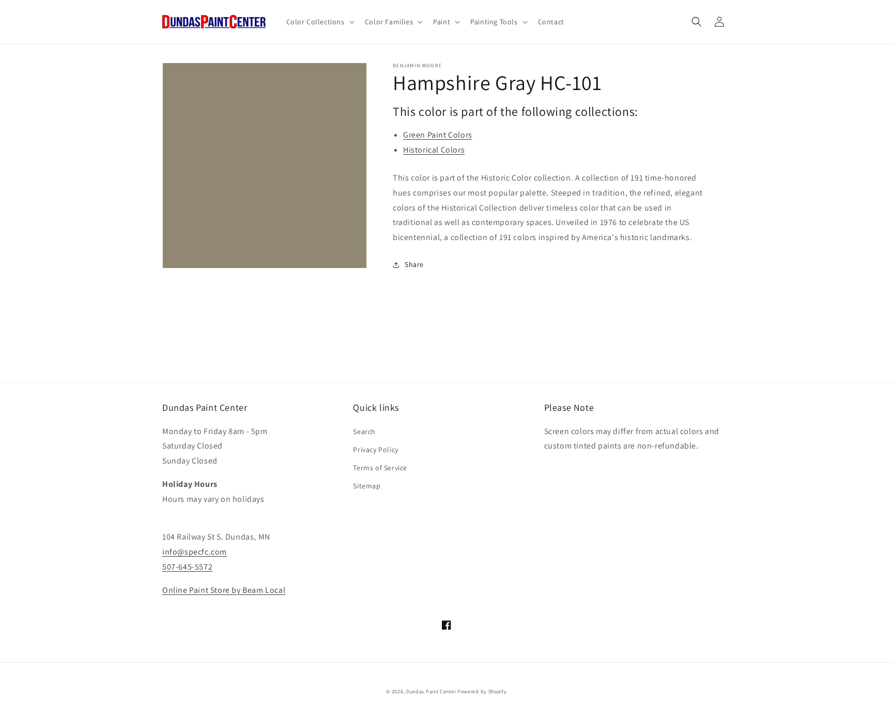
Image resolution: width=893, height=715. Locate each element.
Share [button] (414, 264)
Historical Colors (434, 149)
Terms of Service (380, 467)
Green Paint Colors (437, 134)
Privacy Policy (375, 449)
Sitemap (366, 485)
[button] (319, 22)
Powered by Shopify (482, 691)
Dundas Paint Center (431, 691)
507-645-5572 (187, 566)
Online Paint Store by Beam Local (223, 590)
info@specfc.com (194, 551)
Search (364, 431)
